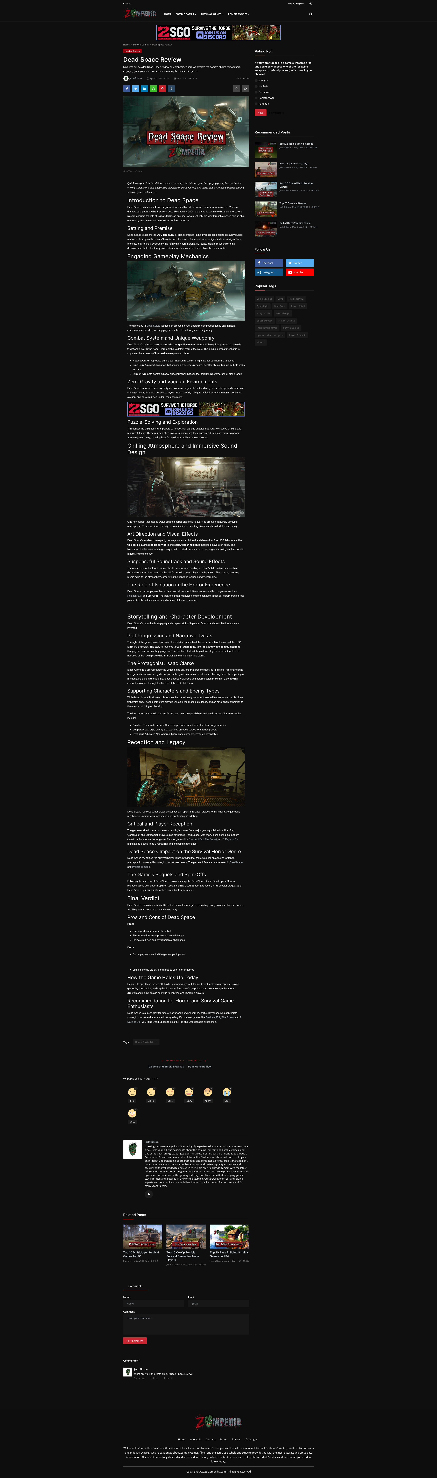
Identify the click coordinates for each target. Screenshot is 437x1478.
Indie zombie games (267, 327)
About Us (195, 1439)
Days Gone (279, 306)
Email (191, 1297)
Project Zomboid (141, 866)
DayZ (280, 298)
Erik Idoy (127, 1260)
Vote (260, 113)
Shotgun (263, 80)
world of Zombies (267, 1457)
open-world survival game (270, 335)
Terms (223, 1439)
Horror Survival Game (146, 1042)
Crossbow (264, 92)
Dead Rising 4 (283, 313)
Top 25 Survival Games (292, 203)
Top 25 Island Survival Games (165, 1066)
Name (126, 1297)
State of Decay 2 (286, 320)
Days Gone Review (200, 1066)
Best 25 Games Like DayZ (294, 163)
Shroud (260, 342)
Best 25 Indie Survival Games (296, 143)
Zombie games (264, 298)
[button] (132, 1096)
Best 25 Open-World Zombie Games (296, 185)
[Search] (310, 14)
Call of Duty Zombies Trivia (295, 222)
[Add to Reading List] (245, 88)
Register (300, 3)
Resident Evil (134, 595)
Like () (169, 1378)
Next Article (195, 1060)
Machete (263, 86)
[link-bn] (218, 32)
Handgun (263, 103)
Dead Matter (236, 862)
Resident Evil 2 (296, 298)
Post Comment (135, 1340)
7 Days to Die (230, 839)
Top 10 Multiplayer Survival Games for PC (141, 1254)
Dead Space (153, 325)
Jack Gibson (152, 1142)
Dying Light (262, 306)
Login (291, 3)
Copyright (251, 1439)
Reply (155, 1378)
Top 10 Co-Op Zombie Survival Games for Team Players (182, 1256)
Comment (129, 1311)
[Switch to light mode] (311, 3)
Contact (127, 3)
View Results (276, 113)
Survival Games (211, 14)
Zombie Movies (237, 14)
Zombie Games (185, 14)
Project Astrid (298, 306)
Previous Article (174, 1060)
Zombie (200, 1448)
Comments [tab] (135, 1286)
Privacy (236, 1439)
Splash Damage (264, 320)
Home (168, 14)
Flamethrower (266, 97)
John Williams (173, 1264)
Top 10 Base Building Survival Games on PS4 (229, 1254)
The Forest (211, 839)
